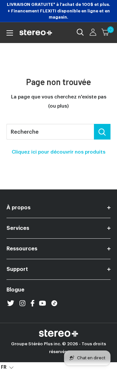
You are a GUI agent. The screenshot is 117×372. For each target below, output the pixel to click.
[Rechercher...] (102, 132)
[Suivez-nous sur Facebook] (32, 303)
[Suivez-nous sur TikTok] (54, 303)
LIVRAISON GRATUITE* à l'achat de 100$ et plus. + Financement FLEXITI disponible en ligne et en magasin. (58, 10)
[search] (50, 132)
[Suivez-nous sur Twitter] (10, 303)
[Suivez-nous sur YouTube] (42, 303)
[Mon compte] (93, 32)
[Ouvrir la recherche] (80, 32)
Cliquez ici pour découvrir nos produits (58, 152)
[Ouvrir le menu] (9, 33)
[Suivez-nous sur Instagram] (22, 303)
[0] (105, 32)
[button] (7, 367)
